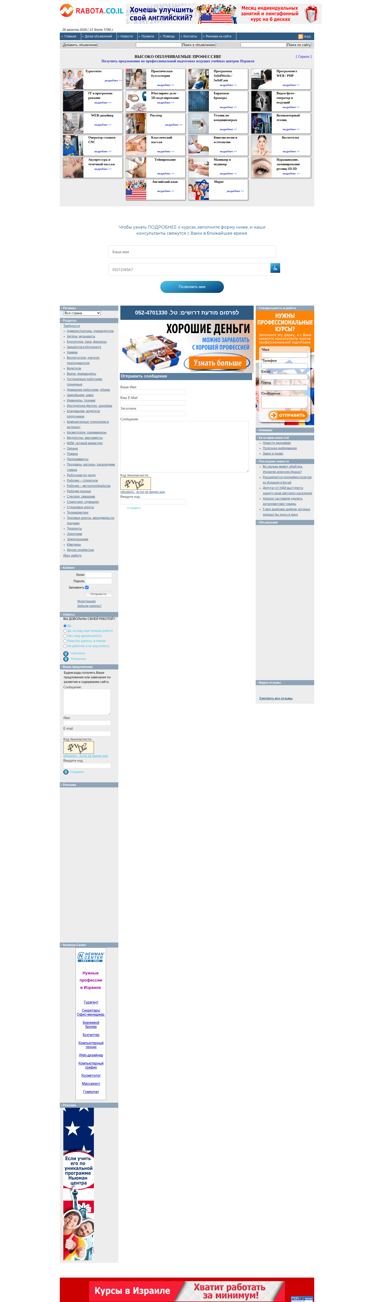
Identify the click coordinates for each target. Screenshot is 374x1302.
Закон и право (273, 453)
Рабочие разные (79, 491)
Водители (74, 368)
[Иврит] (220, 191)
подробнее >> (113, 80)
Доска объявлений (98, 36)
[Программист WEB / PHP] (291, 80)
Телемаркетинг (78, 512)
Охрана (72, 448)
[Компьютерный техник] (291, 124)
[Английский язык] (165, 186)
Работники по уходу (81, 475)
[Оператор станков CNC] (103, 146)
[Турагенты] (94, 80)
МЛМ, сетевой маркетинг (85, 443)
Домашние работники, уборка (88, 390)
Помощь (169, 36)
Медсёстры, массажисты (85, 438)
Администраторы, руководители (90, 331)
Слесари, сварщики (81, 496)
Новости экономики (277, 443)
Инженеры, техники (81, 400)
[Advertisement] (91, 863)
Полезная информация (280, 448)
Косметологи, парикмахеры (87, 432)
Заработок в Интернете (84, 347)
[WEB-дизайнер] (103, 120)
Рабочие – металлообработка (88, 486)
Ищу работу (72, 555)
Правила (147, 36)
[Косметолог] (291, 146)
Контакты (190, 36)
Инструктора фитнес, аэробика (89, 406)
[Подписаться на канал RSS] (300, 36)
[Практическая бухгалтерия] (166, 80)
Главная (70, 36)
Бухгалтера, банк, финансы (87, 341)
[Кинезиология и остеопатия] (228, 146)
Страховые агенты (80, 507)
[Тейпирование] (165, 169)
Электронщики (77, 539)
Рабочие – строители (82, 480)
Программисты (78, 459)
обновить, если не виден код (142, 492)
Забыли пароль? (89, 606)
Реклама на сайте (219, 36)
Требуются (71, 326)
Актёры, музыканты (81, 336)
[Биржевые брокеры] (228, 102)
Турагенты (74, 528)
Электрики (74, 534)
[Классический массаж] (166, 146)
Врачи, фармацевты (81, 374)
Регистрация (86, 601)
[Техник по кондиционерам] (228, 124)
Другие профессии (80, 550)
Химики (72, 352)
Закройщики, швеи (80, 395)
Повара (72, 454)
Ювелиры (74, 544)
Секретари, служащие (83, 502)
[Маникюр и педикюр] (228, 169)
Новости (127, 36)
